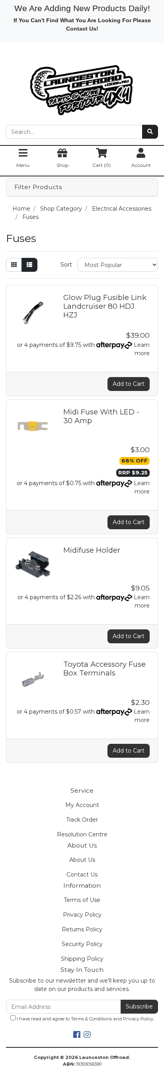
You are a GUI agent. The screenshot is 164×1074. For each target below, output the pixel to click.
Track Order (82, 819)
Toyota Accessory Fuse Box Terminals (104, 668)
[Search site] (150, 132)
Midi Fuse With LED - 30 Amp (101, 416)
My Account (82, 805)
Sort (66, 264)
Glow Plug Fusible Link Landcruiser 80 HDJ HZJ (104, 306)
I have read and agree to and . (85, 1019)
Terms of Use (82, 900)
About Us (82, 859)
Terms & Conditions (91, 1019)
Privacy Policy (82, 914)
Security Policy (82, 944)
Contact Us (82, 874)
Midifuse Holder (91, 550)
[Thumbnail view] (14, 265)
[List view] (29, 265)
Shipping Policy (82, 958)
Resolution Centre (82, 834)
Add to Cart (128, 383)
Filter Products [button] (38, 187)
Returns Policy (82, 929)
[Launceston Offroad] (82, 86)
